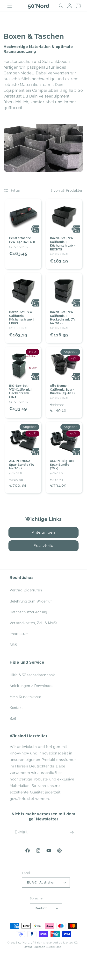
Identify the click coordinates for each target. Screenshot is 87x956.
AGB (13, 645)
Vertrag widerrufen (26, 590)
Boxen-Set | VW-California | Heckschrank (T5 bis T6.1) (63, 317)
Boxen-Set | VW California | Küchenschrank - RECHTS (63, 243)
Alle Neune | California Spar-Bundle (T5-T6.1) (62, 389)
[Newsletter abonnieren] (71, 832)
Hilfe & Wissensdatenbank (32, 675)
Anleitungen (43, 532)
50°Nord (23, 942)
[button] (9, 5)
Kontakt (16, 708)
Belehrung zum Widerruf (31, 601)
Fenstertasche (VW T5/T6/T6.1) (22, 240)
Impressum (19, 634)
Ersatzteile (43, 545)
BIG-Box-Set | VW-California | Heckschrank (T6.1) (20, 391)
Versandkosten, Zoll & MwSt (34, 623)
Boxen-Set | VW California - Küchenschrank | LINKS (21, 317)
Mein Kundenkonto (25, 697)
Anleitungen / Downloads (31, 686)
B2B (13, 718)
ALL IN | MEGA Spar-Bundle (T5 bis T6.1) (21, 464)
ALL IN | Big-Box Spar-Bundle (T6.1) (62, 464)
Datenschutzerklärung (28, 612)
